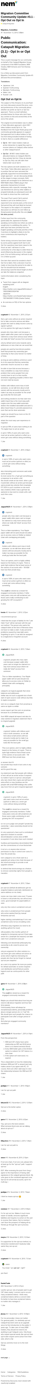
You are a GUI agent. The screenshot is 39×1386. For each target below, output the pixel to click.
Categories (11, 1372)
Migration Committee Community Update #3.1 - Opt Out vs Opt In (17, 17)
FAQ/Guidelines (23, 1372)
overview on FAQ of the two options (18, 302)
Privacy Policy (21, 1376)
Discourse (14, 1381)
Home (3, 1372)
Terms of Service (7, 1376)
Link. (12, 86)
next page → (5, 1358)
